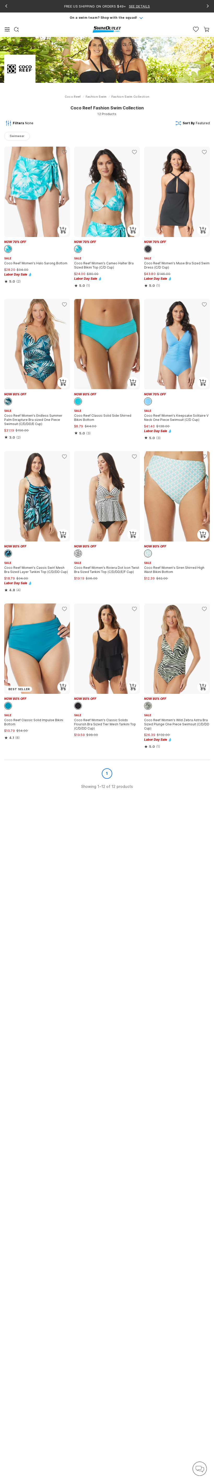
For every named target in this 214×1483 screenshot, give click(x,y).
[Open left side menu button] (7, 29)
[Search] (16, 29)
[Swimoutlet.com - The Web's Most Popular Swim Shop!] (107, 29)
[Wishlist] (196, 29)
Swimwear (17, 136)
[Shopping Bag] (206, 29)
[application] (200, 1469)
